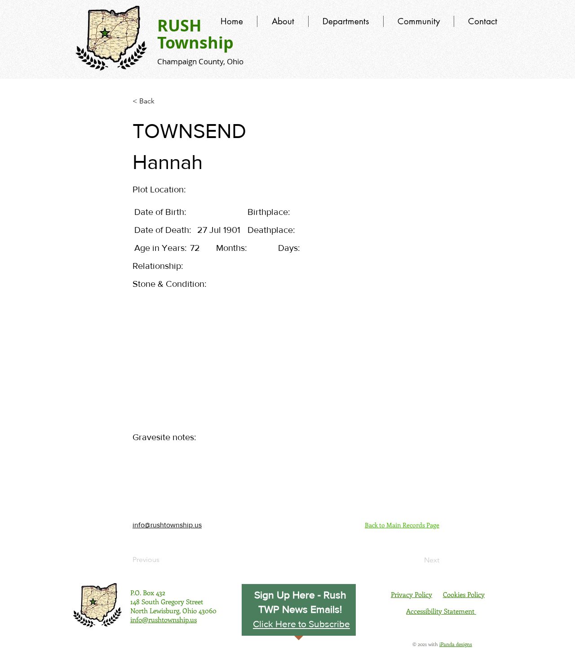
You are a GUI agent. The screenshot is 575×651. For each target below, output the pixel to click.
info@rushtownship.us (167, 525)
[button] (301, 623)
